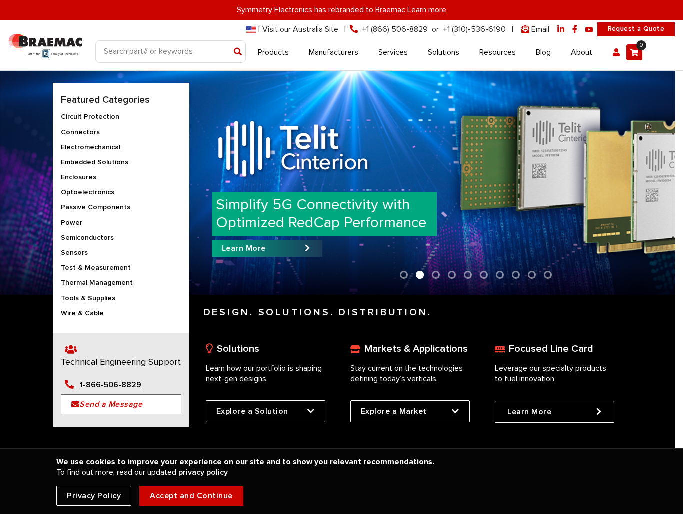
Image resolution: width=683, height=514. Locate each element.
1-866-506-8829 (111, 385)
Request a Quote (636, 29)
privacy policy (203, 472)
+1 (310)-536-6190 (474, 29)
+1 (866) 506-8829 (395, 29)
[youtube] (590, 29)
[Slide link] (338, 183)
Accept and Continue (191, 496)
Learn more (427, 10)
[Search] (238, 52)
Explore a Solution (252, 412)
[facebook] (575, 29)
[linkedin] (561, 29)
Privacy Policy (94, 496)
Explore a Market (394, 412)
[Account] (616, 52)
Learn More (530, 412)
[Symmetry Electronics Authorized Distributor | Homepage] (45, 44)
